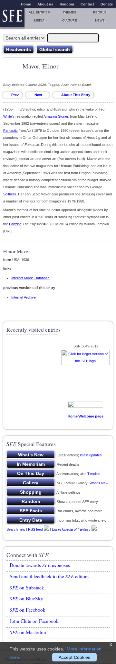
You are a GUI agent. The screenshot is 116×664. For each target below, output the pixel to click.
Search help (15, 529)
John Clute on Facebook (34, 621)
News (100, 20)
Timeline (93, 474)
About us (45, 4)
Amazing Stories (56, 116)
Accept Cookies (74, 657)
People (100, 12)
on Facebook (27, 609)
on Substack (27, 587)
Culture (69, 20)
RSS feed (35, 529)
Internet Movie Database (30, 278)
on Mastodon (28, 632)
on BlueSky (26, 598)
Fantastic (10, 130)
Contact (87, 4)
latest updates (91, 455)
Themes (69, 12)
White (7, 116)
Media (39, 20)
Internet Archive (23, 297)
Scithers (9, 194)
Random (67, 4)
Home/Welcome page (85, 416)
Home (26, 4)
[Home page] (12, 17)
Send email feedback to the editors (49, 576)
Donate (107, 4)
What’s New (99, 483)
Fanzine (15, 224)
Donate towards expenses (40, 565)
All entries (39, 12)
